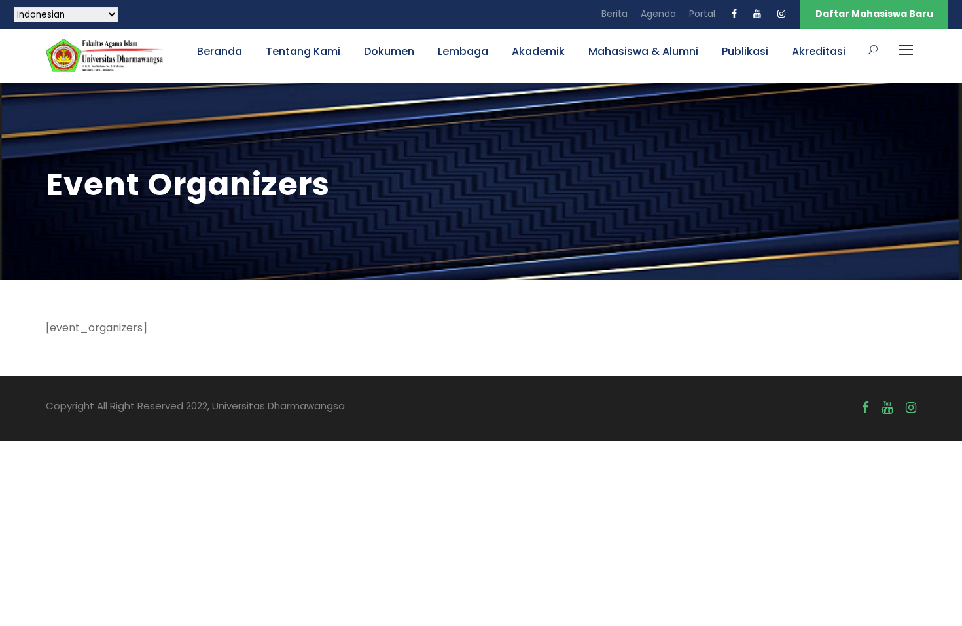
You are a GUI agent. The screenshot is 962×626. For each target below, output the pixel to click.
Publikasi (745, 51)
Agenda (658, 13)
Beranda (219, 51)
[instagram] (781, 13)
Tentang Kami (303, 51)
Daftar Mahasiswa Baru (874, 13)
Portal (702, 13)
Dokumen (389, 51)
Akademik (538, 51)
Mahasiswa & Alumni (643, 51)
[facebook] (734, 13)
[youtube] (757, 13)
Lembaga (463, 51)
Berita (614, 13)
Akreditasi (819, 51)
